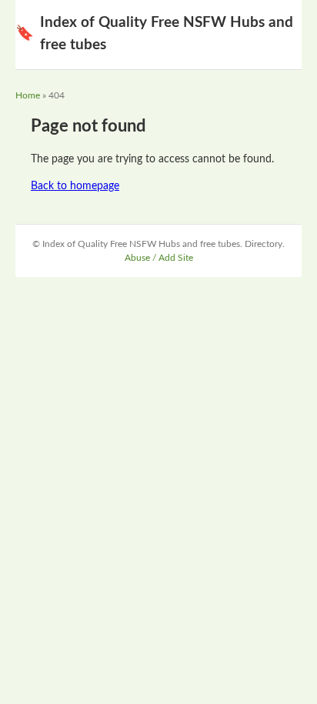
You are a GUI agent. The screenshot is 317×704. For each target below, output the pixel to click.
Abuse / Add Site (159, 257)
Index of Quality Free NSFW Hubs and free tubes (154, 33)
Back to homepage (75, 186)
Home (27, 95)
